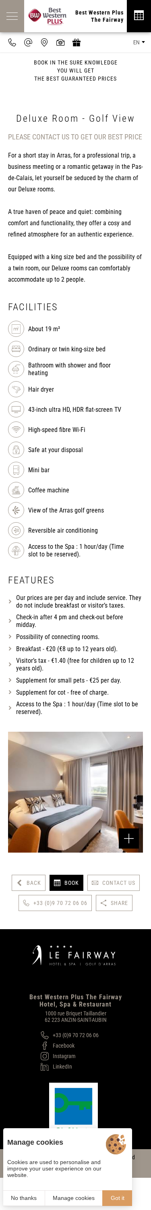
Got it (117, 1198)
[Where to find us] (44, 42)
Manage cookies (74, 1198)
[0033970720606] (12, 42)
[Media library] (60, 42)
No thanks (24, 1198)
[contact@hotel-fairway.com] (28, 42)
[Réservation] (139, 16)
